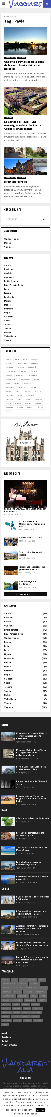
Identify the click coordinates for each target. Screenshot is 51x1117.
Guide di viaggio (10, 57)
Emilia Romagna (12, 281)
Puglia (7, 313)
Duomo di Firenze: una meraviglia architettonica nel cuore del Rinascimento (32, 959)
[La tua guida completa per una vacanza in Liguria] (8, 836)
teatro (28, 404)
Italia (6, 646)
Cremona (9, 367)
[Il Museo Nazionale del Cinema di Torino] (8, 784)
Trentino (8, 328)
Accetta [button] (40, 1110)
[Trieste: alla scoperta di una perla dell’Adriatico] (11, 570)
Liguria (7, 293)
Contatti (4, 1041)
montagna (28, 383)
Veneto (7, 340)
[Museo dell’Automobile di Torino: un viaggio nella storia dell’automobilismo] (8, 753)
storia (18, 404)
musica (18, 391)
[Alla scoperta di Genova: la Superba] (8, 821)
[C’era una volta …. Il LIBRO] (11, 541)
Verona (41, 408)
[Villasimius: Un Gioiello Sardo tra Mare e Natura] (8, 850)
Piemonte (8, 309)
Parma (19, 395)
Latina (36, 379)
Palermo (9, 395)
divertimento (11, 371)
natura (28, 391)
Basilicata (8, 269)
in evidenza (25, 379)
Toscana (8, 324)
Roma (19, 400)
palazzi (38, 391)
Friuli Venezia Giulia (13, 285)
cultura (21, 367)
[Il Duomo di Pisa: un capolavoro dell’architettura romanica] (8, 914)
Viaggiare (8, 247)
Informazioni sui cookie (25, 1114)
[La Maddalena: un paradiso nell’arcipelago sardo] (8, 865)
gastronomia (11, 379)
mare (8, 383)
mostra (22, 387)
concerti (35, 363)
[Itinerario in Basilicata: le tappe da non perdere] (8, 879)
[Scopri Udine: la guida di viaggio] (11, 556)
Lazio (6, 289)
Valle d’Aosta (10, 336)
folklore (20, 375)
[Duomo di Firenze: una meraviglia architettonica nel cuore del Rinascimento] (8, 960)
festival (34, 371)
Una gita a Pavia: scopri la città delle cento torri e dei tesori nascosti (24, 65)
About (4, 1033)
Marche (7, 301)
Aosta (8, 359)
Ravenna (9, 400)
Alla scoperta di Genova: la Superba (32, 818)
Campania (9, 277)
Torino (38, 404)
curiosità (32, 367)
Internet (7, 243)
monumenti (10, 387)
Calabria (8, 273)
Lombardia (21, 57)
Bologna (34, 359)
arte (17, 359)
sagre (28, 400)
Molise (7, 305)
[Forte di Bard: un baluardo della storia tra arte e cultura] (8, 770)
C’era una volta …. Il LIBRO (30, 538)
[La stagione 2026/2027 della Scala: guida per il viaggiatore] (25, 494)
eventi (23, 371)
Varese (20, 408)
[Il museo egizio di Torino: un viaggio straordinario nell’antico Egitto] (8, 799)
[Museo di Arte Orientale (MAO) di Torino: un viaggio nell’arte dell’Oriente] (8, 736)
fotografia (32, 375)
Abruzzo (8, 265)
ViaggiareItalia (25, 1066)
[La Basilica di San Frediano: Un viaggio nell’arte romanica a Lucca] (8, 945)
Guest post (6, 1037)
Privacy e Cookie (9, 1045)
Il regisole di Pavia (15, 181)
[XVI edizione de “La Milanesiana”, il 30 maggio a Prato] (11, 525)
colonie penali (21, 363)
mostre (33, 387)
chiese (8, 363)
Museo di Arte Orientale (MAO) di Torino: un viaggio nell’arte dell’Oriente (31, 736)
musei (8, 391)
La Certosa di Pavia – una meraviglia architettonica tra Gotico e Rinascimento (23, 125)
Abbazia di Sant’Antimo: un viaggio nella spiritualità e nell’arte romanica (32, 928)
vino (8, 412)
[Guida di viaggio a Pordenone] (11, 585)
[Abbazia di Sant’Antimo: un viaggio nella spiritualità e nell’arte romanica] (8, 929)
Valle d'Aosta (10, 699)
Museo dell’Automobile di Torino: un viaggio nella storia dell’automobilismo (31, 752)
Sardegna (8, 317)
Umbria (7, 332)
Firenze (9, 375)
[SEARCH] (44, 219)
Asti (25, 359)
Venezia (30, 408)
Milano (17, 383)
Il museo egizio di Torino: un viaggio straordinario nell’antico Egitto (31, 798)
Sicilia (7, 321)
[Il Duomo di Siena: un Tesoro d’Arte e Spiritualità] (8, 900)
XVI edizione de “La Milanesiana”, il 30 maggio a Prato (32, 524)
